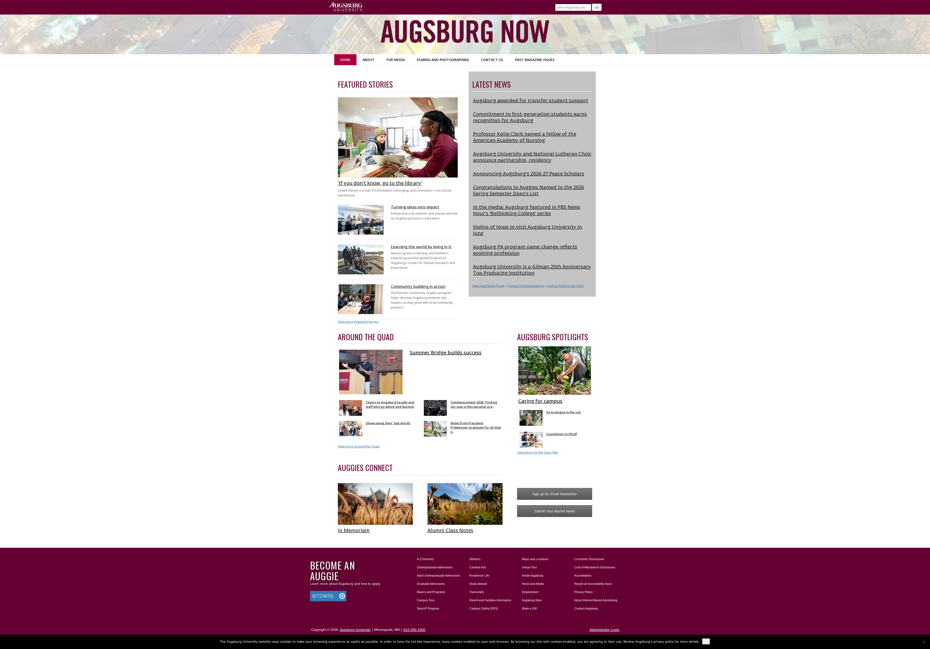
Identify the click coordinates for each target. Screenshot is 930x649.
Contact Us (492, 59)
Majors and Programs (431, 592)
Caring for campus (540, 401)
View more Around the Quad (359, 446)
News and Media (533, 584)
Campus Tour (425, 600)
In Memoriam (354, 530)
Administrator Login (604, 630)
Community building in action (418, 286)
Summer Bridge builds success (445, 352)
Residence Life (479, 575)
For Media (396, 59)
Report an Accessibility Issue (593, 584)
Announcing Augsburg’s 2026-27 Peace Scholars (528, 173)
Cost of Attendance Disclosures (594, 567)
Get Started (322, 596)
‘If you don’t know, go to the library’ (380, 183)
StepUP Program (428, 608)
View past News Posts (488, 286)
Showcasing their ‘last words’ (388, 423)
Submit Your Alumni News (554, 511)
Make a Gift (529, 608)
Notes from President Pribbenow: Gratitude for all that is (475, 427)
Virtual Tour (529, 567)
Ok (706, 641)
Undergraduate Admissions (435, 567)
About (368, 59)
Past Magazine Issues (534, 59)
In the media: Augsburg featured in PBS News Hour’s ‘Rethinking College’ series (526, 210)
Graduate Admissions (431, 584)
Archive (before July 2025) (565, 286)
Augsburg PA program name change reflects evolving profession (525, 249)
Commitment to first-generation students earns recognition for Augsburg (530, 117)
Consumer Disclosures (589, 559)
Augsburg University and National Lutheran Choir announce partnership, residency (532, 156)
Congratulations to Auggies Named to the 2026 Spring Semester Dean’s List (528, 190)
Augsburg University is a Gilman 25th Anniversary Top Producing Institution (532, 269)
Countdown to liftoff (561, 434)
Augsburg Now (532, 600)
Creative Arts (477, 567)
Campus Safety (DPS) (483, 608)
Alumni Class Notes (450, 530)
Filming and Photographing (443, 59)
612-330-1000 (414, 630)
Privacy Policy (583, 592)
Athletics (474, 559)
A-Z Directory (425, 559)
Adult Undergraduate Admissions (438, 575)
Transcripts (476, 592)
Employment (530, 592)
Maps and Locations (535, 559)
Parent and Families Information (490, 600)
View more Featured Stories (358, 321)
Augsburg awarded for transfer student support (530, 100)
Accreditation (582, 575)
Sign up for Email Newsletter (554, 494)
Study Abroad (478, 584)
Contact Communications (526, 286)
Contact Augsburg (586, 608)
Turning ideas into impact (415, 207)
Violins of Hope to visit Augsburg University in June (527, 230)
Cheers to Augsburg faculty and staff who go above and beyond (390, 404)
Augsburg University (355, 630)
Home (345, 59)
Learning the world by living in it (421, 246)
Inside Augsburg (532, 575)
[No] (924, 642)
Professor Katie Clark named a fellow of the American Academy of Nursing (524, 137)
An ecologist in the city (563, 412)
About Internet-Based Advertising (595, 600)
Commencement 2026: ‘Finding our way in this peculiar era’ (473, 404)
